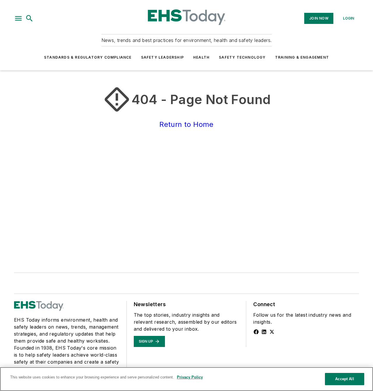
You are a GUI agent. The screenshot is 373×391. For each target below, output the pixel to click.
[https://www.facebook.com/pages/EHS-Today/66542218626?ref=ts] (256, 332)
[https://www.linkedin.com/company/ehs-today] (264, 332)
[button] (18, 18)
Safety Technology (242, 57)
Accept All (344, 379)
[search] (29, 18)
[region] (186, 379)
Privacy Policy (190, 377)
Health (201, 57)
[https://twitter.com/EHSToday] (272, 332)
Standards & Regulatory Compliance (88, 57)
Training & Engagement (302, 57)
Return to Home (186, 124)
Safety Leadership (162, 57)
